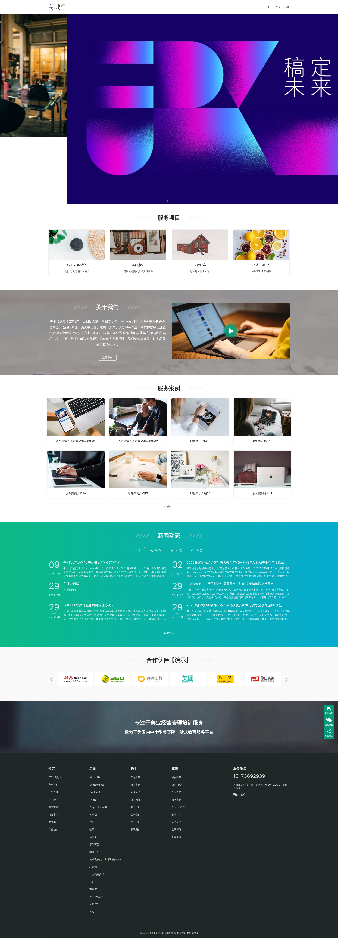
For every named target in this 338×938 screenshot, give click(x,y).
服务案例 (53, 814)
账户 (91, 881)
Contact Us (95, 792)
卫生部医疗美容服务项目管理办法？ (88, 605)
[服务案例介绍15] (262, 422)
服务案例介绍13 (138, 493)
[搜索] (267, 7)
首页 (91, 911)
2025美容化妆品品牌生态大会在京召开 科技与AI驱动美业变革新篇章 (235, 562)
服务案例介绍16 (200, 441)
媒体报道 (53, 807)
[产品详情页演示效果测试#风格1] (76, 422)
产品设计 (53, 792)
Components (96, 784)
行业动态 (53, 829)
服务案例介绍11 (262, 493)
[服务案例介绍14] (76, 474)
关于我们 (94, 814)
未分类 (52, 821)
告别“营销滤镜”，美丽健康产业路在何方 (91, 562)
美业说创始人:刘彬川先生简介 (105, 859)
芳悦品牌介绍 (96, 874)
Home (92, 799)
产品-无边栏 (55, 777)
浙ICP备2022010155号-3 (186, 933)
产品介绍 (53, 784)
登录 (278, 7)
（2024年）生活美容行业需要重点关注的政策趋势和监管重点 (230, 584)
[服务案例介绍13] (138, 474)
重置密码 (94, 889)
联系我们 (94, 866)
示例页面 (94, 836)
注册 (287, 7)
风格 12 (93, 904)
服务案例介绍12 (200, 493)
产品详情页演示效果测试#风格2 (138, 441)
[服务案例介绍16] (200, 422)
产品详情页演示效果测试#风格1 (76, 441)
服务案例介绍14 (76, 493)
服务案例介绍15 (262, 441)
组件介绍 (94, 851)
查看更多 (107, 357)
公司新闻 (53, 799)
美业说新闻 (71, 584)
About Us (94, 777)
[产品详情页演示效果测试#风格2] (138, 422)
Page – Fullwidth (98, 807)
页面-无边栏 (96, 896)
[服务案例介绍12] (200, 474)
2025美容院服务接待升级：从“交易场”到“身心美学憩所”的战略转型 (234, 605)
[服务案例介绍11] (262, 474)
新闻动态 (135, 792)
